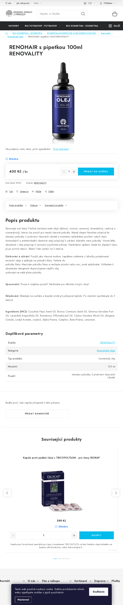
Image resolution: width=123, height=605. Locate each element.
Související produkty (54, 205)
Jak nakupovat (23, 3)
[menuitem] (14, 25)
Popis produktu (16, 205)
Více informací (61, 149)
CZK (89, 3)
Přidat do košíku (96, 171)
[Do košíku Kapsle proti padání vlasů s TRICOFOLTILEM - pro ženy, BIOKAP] (96, 535)
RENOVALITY (40, 182)
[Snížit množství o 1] (64, 171)
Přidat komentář (37, 413)
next (115, 493)
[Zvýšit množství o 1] (74, 171)
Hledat (83, 14)
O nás (8, 3)
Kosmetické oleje (106, 350)
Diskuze (34, 205)
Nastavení (23, 599)
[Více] (114, 25)
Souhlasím (98, 591)
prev (7, 493)
